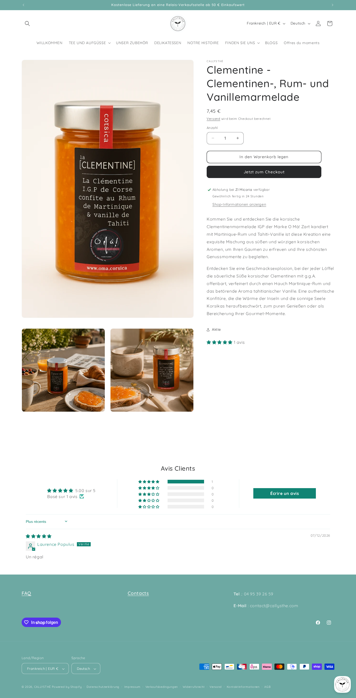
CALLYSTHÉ (43, 687)
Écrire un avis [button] (284, 493)
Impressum (132, 687)
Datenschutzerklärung (103, 687)
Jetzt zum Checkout (264, 171)
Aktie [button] (216, 329)
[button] (27, 23)
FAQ (26, 593)
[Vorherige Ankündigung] (23, 5)
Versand (213, 119)
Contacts (138, 593)
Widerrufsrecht (194, 687)
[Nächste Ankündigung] (332, 5)
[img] (39, 536)
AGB (267, 687)
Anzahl (212, 128)
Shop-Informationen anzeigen (239, 204)
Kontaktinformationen (243, 687)
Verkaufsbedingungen (161, 687)
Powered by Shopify (67, 687)
